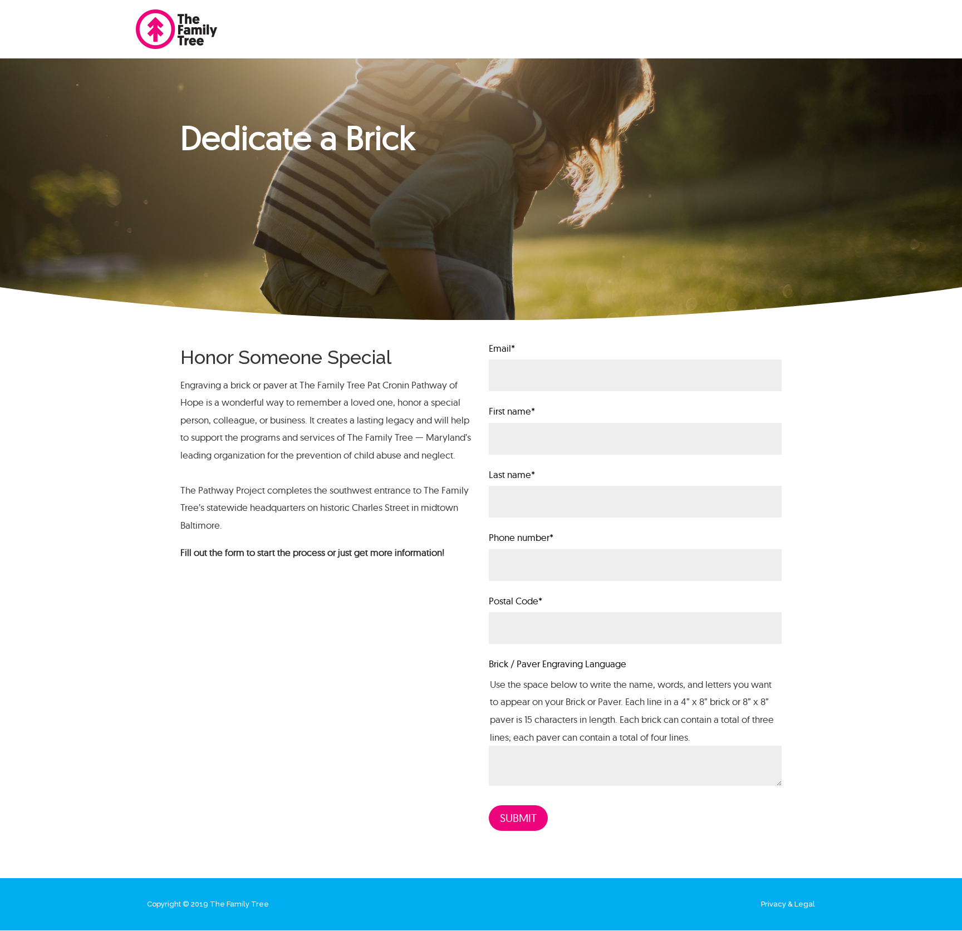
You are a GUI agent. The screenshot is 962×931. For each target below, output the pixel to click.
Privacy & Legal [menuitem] (788, 904)
